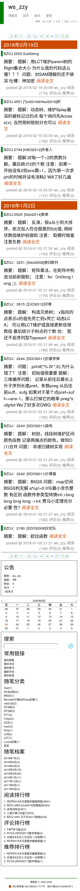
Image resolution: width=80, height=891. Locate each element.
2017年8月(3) (12, 789)
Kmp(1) (8, 730)
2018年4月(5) (12, 766)
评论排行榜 (17, 822)
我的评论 (9, 664)
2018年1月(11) (12, 777)
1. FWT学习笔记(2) (15, 829)
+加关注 (8, 591)
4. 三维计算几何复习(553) (19, 813)
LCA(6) (8, 734)
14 (41, 36)
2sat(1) (8, 688)
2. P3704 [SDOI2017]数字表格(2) (23, 833)
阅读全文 (45, 80)
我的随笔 (9, 660)
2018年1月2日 (20, 205)
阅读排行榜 (17, 794)
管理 (49, 15)
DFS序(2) (9, 711)
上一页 (13, 36)
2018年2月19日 (21, 44)
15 (47, 36)
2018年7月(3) (12, 758)
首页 (26, 15)
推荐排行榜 (17, 846)
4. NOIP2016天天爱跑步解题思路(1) (25, 841)
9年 (14, 579)
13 (35, 36)
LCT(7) (8, 738)
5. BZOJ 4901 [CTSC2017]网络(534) (25, 817)
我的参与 (9, 667)
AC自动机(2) (11, 691)
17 (56, 36)
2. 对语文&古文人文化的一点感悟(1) (25, 857)
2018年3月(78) (12, 769)
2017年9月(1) (12, 785)
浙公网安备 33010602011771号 (29, 886)
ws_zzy (18, 6)
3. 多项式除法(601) (15, 809)
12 (29, 36)
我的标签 (9, 675)
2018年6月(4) (12, 762)
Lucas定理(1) (12, 742)
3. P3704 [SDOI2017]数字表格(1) (23, 861)
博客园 (12, 15)
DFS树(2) (9, 707)
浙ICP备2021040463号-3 (60, 886)
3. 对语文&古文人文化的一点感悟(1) (25, 837)
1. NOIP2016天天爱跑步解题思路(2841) (27, 801)
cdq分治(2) (10, 703)
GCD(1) (8, 722)
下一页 (64, 36)
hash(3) (8, 726)
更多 (6, 745)
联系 (37, 15)
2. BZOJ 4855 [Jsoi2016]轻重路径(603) (27, 805)
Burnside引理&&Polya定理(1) (21, 699)
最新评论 (9, 671)
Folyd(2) (9, 718)
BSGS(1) (9, 695)
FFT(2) (8, 715)
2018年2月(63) (12, 773)
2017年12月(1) (12, 781)
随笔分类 (14, 681)
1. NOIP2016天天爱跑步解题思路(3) (25, 853)
